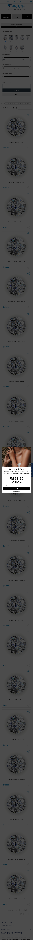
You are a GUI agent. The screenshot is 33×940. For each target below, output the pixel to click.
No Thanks (16, 491)
